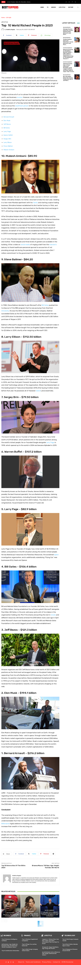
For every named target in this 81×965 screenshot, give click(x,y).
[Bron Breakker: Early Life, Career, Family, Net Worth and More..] (77, 77)
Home (3, 17)
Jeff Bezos (7, 124)
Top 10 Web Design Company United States (30, 950)
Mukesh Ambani (8, 150)
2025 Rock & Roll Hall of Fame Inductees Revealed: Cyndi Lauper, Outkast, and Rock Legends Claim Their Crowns (68, 67)
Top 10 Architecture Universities (10, 951)
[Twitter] (75, 2)
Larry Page (7, 131)
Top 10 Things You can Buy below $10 (29, 945)
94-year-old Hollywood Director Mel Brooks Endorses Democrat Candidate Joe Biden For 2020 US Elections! (50, 914)
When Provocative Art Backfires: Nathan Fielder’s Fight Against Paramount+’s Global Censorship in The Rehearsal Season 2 (68, 54)
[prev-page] (2, 921)
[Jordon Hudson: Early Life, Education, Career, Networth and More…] (77, 39)
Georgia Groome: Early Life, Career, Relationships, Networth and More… (68, 31)
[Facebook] (66, 2)
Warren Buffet (8, 135)
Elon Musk (6, 120)
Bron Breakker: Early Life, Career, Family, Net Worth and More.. (68, 78)
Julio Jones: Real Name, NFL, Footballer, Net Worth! (11, 915)
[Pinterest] (72, 2)
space (56, 555)
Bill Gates (6, 128)
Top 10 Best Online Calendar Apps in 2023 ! (70, 945)
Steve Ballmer (8, 146)
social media (25, 245)
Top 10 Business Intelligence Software (9, 940)
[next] (44, 2)
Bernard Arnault (8, 117)
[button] (78, 7)
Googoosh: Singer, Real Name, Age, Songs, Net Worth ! (50, 947)
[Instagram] (69, 2)
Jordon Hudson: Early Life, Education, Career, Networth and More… (68, 42)
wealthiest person (21, 106)
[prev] (41, 2)
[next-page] (6, 921)
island (38, 391)
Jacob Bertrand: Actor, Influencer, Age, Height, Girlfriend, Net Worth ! (51, 953)
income (19, 97)
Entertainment (49, 910)
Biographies (10, 912)
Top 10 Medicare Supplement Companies (30, 940)
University (5, 311)
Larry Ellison (7, 142)
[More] (53, 854)
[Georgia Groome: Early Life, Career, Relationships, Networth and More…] (77, 29)
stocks (53, 615)
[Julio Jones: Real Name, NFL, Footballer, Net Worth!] (11, 906)
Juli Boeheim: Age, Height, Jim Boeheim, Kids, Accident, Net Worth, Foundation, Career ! (10, 945)
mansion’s (53, 245)
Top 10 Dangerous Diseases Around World (69, 950)
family (35, 203)
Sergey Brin (7, 139)
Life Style (8, 17)
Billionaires (5, 824)
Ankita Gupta (10, 29)
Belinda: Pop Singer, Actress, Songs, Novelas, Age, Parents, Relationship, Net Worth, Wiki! (30, 915)
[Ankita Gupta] (3, 29)
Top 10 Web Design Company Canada (70, 940)
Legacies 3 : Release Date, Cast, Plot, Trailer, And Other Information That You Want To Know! (50, 941)
